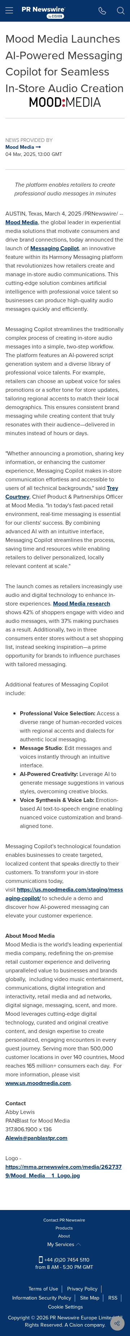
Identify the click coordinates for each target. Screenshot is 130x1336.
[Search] (121, 11)
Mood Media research (81, 603)
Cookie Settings (65, 1307)
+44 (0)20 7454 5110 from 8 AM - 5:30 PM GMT (64, 1263)
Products (64, 1228)
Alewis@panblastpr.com (36, 1138)
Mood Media (21, 222)
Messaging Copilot (54, 248)
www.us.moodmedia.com (38, 1083)
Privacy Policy (82, 1289)
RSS (112, 1298)
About (64, 1236)
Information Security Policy (41, 1298)
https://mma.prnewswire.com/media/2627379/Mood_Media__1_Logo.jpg (63, 1171)
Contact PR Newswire (64, 1220)
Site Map (89, 1298)
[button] (65, 102)
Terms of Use (43, 1289)
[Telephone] (102, 11)
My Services (61, 1244)
